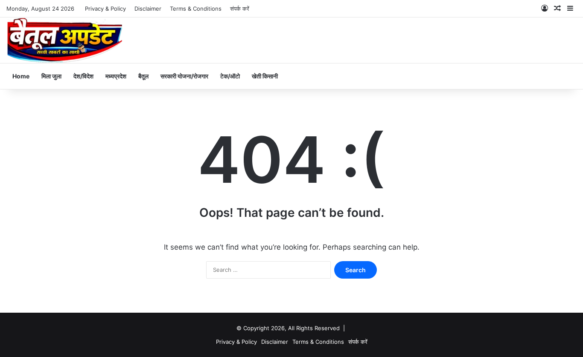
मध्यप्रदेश (115, 76)
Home (20, 76)
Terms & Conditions (196, 8)
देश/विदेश (83, 76)
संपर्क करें (239, 8)
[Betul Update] (65, 40)
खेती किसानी (265, 76)
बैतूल (143, 76)
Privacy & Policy (105, 8)
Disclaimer (147, 8)
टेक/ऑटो (230, 76)
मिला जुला (51, 76)
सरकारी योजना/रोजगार (184, 76)
